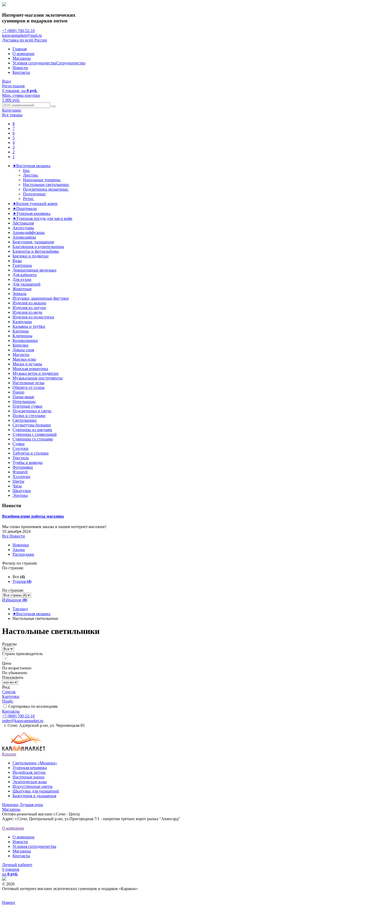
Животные (22, 289)
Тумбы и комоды (28, 462)
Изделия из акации (29, 303)
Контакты (21, 72)
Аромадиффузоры (29, 232)
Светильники (25, 420)
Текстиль (21, 458)
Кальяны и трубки (29, 326)
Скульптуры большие (32, 425)
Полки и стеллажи (29, 415)
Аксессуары (23, 228)
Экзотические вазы (30, 781)
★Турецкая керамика (31, 213)
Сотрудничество (70, 63)
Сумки (19, 444)
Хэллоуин (21, 476)
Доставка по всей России (24, 40)
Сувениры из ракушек (32, 429)
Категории (11, 110)
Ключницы (22, 336)
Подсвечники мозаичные (46, 189)
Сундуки (20, 448)
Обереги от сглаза (28, 387)
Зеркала (19, 293)
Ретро (28, 198)
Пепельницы (24, 401)
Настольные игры (28, 382)
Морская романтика (30, 368)
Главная (20, 49)
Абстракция (23, 223)
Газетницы (22, 265)
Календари (22, 321)
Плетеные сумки (27, 406)
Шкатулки (22, 490)
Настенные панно (28, 777)
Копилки (20, 345)
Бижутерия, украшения (33, 242)
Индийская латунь (29, 772)
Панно (18, 392)
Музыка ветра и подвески (36, 373)
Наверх (8, 902)
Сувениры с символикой (35, 434)
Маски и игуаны (27, 364)
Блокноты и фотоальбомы (36, 251)
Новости (20, 67)
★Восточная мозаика (31, 166)
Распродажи (23, 554)
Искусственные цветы (33, 786)
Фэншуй (20, 472)
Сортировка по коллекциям (32, 706)
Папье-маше (23, 397)
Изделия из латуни (29, 307)
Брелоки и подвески (31, 256)
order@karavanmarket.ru (22, 720)
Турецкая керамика (30, 767)
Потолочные (34, 194)
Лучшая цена (31, 804)
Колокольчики (25, 340)
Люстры (31, 175)
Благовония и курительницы (38, 246)
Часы (17, 486)
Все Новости (13, 536)
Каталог (9, 754)
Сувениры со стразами (33, 439)
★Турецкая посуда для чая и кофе (42, 218)
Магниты (21, 354)
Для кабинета (25, 275)
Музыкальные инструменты (38, 378)
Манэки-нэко (24, 359)
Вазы (17, 260)
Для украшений (26, 284)
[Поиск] (53, 106)
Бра (26, 170)
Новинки (21, 545)
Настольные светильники (46, 184)
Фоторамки (23, 467)
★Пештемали (25, 208)
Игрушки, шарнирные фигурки (41, 298)
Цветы (18, 481)
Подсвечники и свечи (32, 411)
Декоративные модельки (34, 270)
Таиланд (20, 609)
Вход (6, 81)
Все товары (12, 115)
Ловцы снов (23, 350)
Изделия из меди (27, 312)
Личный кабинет (17, 864)
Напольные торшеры (42, 180)
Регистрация (13, 86)
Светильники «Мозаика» (35, 763)
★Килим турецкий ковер (35, 203)
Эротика (20, 495)
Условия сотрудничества (34, 63)
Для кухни (22, 279)
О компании (23, 53)
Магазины (22, 58)
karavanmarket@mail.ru (22, 35)
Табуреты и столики (31, 453)
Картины (21, 331)
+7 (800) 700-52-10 (18, 30)
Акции (19, 549)
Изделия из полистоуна (33, 317)
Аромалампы (24, 237)
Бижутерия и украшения (34, 796)
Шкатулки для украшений (36, 791)
